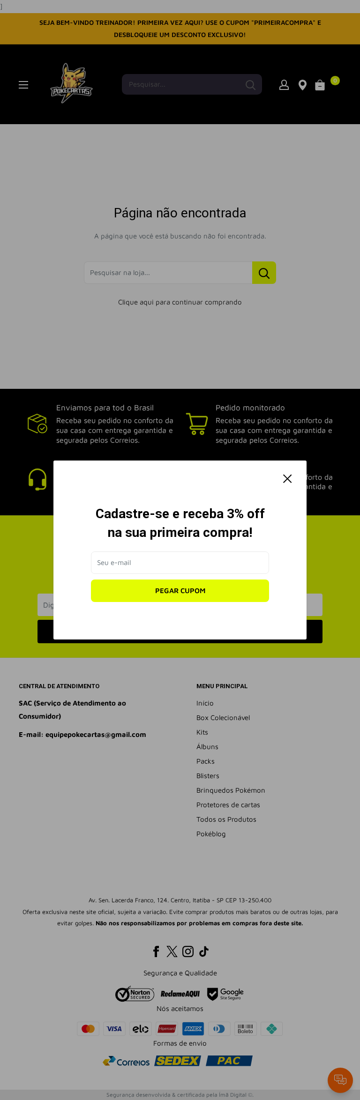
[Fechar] (287, 478)
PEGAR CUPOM (180, 591)
